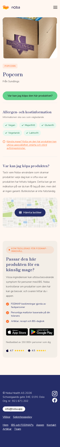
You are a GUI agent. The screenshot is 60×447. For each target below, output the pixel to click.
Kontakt (51, 425)
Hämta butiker (32, 212)
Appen (40, 425)
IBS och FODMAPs (22, 425)
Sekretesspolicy (22, 417)
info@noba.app (13, 409)
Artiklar (7, 429)
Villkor (6, 417)
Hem (5, 425)
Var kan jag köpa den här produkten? (30, 96)
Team (17, 429)
